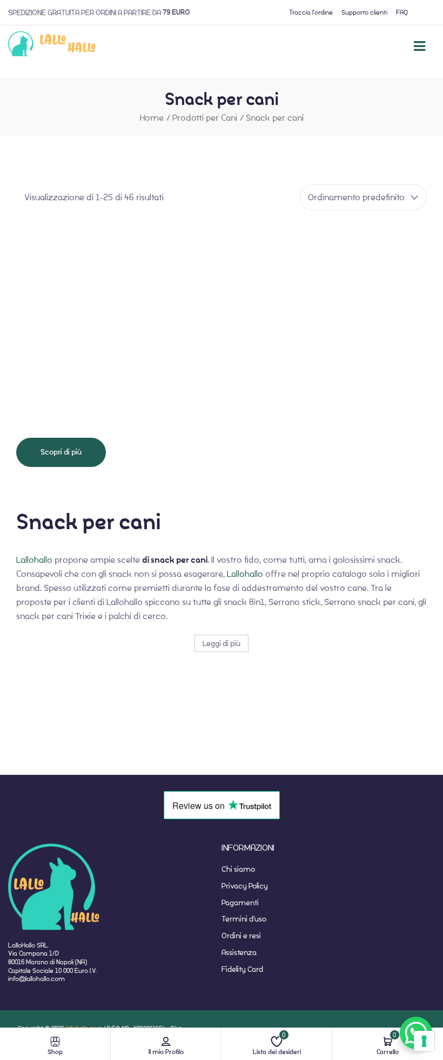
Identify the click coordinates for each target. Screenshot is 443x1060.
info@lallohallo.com (36, 979)
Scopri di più (61, 452)
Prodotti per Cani (204, 117)
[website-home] (52, 46)
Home (152, 117)
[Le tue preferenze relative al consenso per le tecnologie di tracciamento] (424, 1041)
